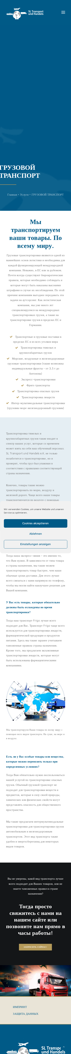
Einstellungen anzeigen (35, 544)
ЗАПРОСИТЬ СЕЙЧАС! (35, 947)
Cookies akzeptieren (35, 523)
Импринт (20, 1007)
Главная (12, 194)
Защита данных (25, 1013)
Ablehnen (35, 533)
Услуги (24, 194)
